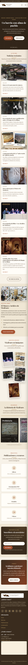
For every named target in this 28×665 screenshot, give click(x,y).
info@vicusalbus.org (5, 640)
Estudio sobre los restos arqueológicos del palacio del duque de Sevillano (14, 260)
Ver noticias (8, 38)
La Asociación (24, 1)
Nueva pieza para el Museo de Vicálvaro (12, 189)
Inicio (2, 617)
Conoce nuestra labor (8, 332)
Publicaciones (19, 38)
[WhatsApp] (2, 611)
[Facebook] (9, 611)
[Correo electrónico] (20, 611)
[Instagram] (6, 611)
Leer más (5, 93)
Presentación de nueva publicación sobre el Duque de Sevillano (13, 119)
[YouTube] (13, 611)
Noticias (3, 620)
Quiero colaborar (14, 580)
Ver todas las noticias (14, 279)
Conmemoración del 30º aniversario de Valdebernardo (14, 154)
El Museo (3, 628)
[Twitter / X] (16, 611)
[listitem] (9, 430)
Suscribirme (8, 547)
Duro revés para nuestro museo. (13, 85)
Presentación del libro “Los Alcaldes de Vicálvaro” (14, 224)
